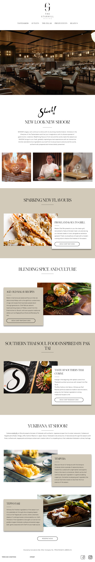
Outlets (35, 23)
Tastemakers (23, 23)
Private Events (61, 23)
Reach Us (74, 23)
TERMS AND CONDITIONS (9, 557)
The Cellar (47, 23)
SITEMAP (32, 557)
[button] (16, 167)
